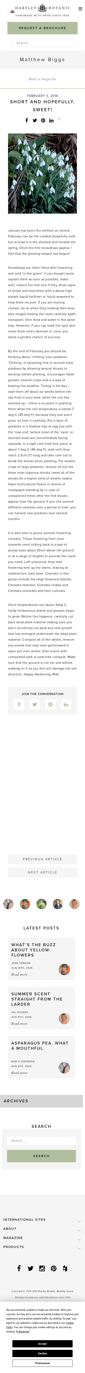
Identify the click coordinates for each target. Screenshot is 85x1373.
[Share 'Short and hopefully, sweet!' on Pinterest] (43, 120)
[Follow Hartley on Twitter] (31, 1269)
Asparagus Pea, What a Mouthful (40, 1046)
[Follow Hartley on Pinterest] (54, 1269)
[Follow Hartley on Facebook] (19, 1269)
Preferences (42, 1363)
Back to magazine (43, 78)
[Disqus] (42, 781)
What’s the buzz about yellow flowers (33, 950)
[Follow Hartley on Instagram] (42, 1269)
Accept (42, 1343)
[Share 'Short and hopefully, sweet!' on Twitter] (34, 120)
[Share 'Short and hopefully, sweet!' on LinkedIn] (51, 120)
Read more (19, 974)
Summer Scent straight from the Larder (37, 999)
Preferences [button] (22, 1331)
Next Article (42, 872)
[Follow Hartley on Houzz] (65, 1269)
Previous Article (42, 859)
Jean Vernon (21, 963)
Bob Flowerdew (23, 1061)
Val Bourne (19, 1012)
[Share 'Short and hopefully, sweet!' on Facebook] (26, 120)
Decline (42, 1353)
